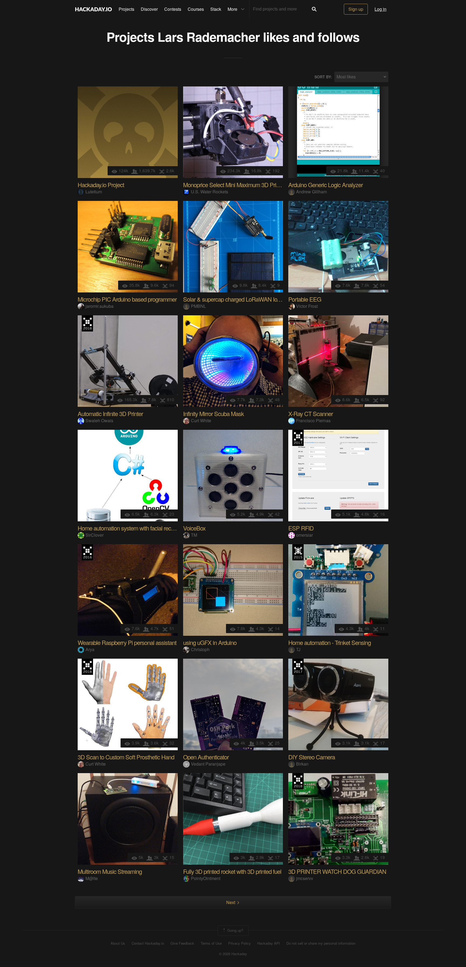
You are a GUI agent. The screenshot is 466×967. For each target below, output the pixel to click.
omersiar (304, 535)
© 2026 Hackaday (233, 953)
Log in (380, 9)
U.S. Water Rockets (209, 191)
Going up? (234, 930)
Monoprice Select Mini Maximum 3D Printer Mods (241, 184)
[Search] (314, 9)
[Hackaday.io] (93, 9)
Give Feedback (182, 943)
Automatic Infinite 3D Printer (110, 413)
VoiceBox (194, 528)
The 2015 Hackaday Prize (298, 552)
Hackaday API (268, 943)
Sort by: (323, 76)
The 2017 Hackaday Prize (298, 438)
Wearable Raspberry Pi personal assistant (127, 642)
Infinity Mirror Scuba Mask (213, 413)
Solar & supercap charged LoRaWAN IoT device (240, 299)
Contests (172, 9)
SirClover (94, 535)
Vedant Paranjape (208, 764)
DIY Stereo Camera (311, 757)
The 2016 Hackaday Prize (87, 552)
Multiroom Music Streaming (110, 871)
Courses (196, 9)
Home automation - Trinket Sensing (329, 642)
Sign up (355, 9)
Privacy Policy (239, 943)
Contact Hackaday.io (148, 943)
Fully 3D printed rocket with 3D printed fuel (232, 871)
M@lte (91, 878)
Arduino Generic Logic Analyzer (325, 184)
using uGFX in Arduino (210, 642)
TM (194, 535)
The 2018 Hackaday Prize (87, 323)
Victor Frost (307, 306)
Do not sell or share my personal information (320, 943)
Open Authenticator (206, 757)
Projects (126, 9)
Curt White (201, 420)
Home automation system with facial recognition (133, 528)
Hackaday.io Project (101, 184)
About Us (118, 943)
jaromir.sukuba (99, 306)
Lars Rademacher (208, 36)
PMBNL (198, 306)
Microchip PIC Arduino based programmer (127, 299)
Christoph (200, 649)
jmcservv (304, 878)
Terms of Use (211, 943)
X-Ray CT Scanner (310, 413)
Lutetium (93, 191)
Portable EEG (304, 299)
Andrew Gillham (311, 191)
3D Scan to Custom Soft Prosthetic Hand (126, 757)
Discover (149, 9)
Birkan (302, 764)
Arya (89, 649)
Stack (215, 9)
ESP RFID (301, 528)
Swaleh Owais (99, 420)
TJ (298, 649)
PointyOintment (205, 878)
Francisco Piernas (313, 420)
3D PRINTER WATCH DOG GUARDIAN (337, 871)
